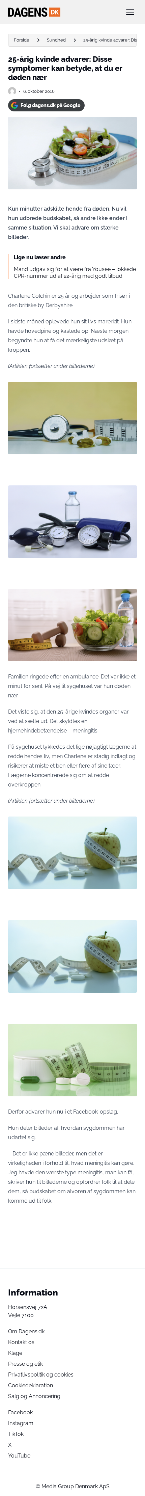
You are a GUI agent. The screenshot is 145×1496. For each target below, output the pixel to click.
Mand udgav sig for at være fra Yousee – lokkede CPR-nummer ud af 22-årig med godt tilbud (75, 272)
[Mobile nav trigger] (130, 12)
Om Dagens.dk (26, 1331)
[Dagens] (61, 12)
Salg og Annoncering (34, 1396)
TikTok (16, 1434)
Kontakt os (21, 1342)
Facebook (20, 1412)
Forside (21, 40)
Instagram (20, 1423)
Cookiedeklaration (30, 1385)
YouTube (19, 1455)
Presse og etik (25, 1364)
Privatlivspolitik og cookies (41, 1374)
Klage (15, 1353)
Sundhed (56, 40)
